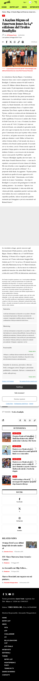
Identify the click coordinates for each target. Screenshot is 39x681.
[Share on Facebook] (6, 42)
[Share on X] (10, 42)
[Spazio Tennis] (7, 2)
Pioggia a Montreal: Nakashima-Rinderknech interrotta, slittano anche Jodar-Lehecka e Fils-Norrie (24, 438)
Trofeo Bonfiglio (18, 412)
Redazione (7, 563)
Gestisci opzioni (19, 399)
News (18, 433)
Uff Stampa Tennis (12, 35)
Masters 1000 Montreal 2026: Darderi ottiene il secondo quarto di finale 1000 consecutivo (24, 451)
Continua (19, 387)
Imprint (31, 403)
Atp (14, 433)
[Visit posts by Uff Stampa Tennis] (3, 35)
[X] (19, 510)
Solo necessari (19, 393)
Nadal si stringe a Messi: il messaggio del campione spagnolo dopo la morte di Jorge (24, 481)
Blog (8, 12)
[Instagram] (19, 519)
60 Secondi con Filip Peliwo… (14, 568)
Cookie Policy (9, 403)
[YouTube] (9, 594)
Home (4, 12)
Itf (3, 15)
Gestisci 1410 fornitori (8, 381)
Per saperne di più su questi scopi (28, 381)
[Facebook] (19, 500)
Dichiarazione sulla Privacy (21, 403)
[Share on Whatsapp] (14, 42)
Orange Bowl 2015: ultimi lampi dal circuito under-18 (13, 545)
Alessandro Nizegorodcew (11, 582)
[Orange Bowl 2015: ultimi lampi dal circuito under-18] (31, 544)
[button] (20, 2)
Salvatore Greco (8, 551)
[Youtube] (19, 529)
